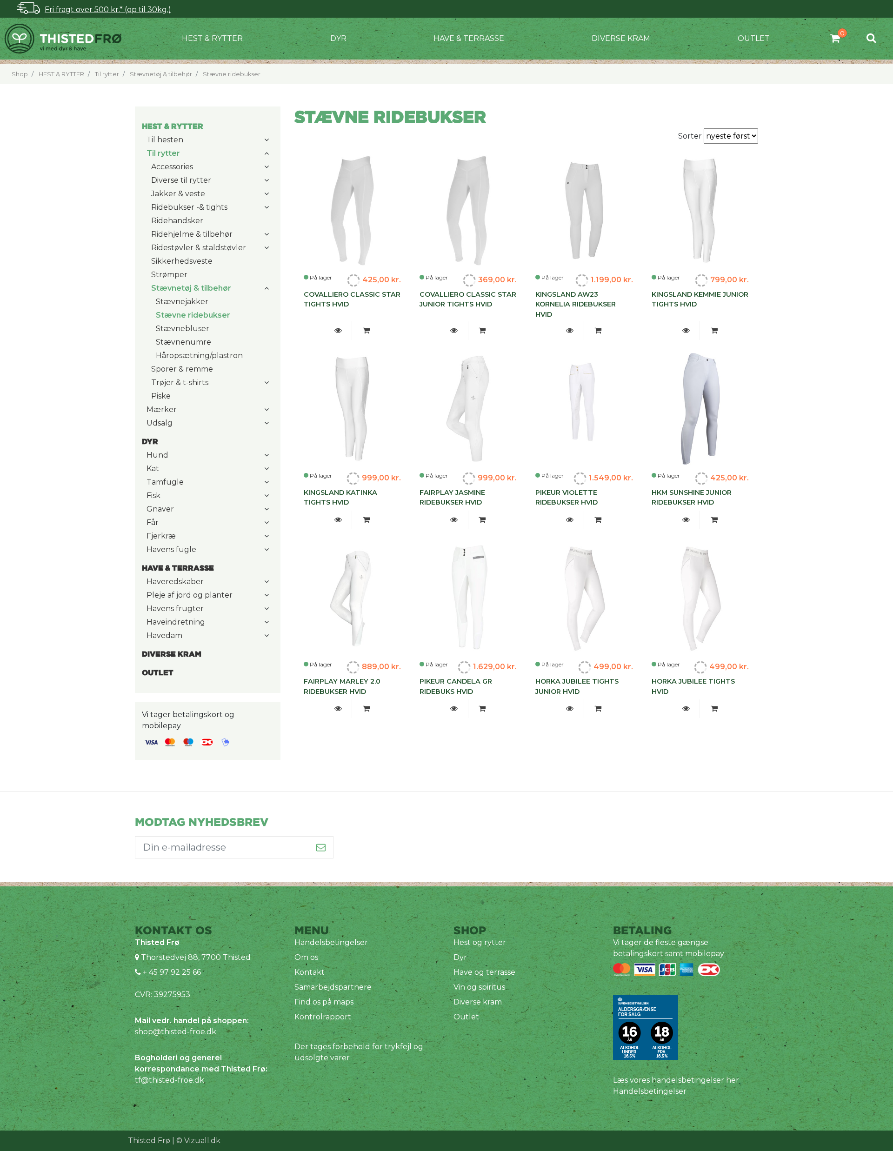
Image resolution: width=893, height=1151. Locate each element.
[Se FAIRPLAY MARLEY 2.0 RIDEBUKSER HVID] (338, 708)
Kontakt (309, 972)
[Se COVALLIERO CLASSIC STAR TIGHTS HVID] (338, 330)
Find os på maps (323, 1002)
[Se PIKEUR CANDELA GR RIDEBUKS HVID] (454, 708)
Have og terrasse (484, 972)
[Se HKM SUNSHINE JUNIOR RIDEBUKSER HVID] (686, 520)
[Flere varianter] (366, 330)
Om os (306, 957)
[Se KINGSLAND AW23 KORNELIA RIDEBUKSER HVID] (570, 330)
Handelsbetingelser (331, 942)
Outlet (754, 38)
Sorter (691, 136)
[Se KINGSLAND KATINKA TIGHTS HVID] (338, 520)
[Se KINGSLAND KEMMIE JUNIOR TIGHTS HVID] (686, 330)
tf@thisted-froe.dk (169, 1080)
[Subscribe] (321, 847)
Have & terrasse (468, 38)
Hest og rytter (479, 942)
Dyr (338, 38)
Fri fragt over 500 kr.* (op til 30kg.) (108, 9)
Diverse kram (621, 38)
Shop (20, 74)
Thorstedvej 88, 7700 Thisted (196, 957)
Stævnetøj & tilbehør (161, 74)
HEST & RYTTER (212, 38)
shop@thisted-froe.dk (175, 1031)
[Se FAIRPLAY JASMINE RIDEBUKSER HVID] (454, 520)
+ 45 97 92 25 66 (171, 972)
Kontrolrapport (322, 1016)
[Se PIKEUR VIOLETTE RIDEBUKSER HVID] (570, 520)
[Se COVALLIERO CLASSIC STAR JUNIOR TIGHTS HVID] (454, 330)
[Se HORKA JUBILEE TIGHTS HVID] (686, 708)
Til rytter (107, 74)
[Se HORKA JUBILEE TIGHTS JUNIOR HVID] (570, 708)
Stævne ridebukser (231, 74)
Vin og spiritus (479, 987)
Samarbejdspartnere (333, 987)
